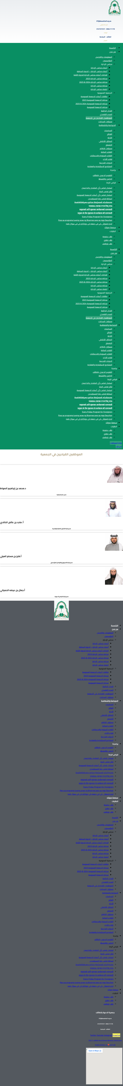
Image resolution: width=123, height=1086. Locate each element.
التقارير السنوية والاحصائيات (101, 155)
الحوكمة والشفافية (107, 125)
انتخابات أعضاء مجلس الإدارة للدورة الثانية (90, 75)
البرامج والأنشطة (105, 179)
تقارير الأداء (107, 159)
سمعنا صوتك (110, 227)
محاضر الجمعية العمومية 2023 (94, 100)
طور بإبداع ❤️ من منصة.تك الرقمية (105, 1044)
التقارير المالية (106, 152)
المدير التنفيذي (106, 114)
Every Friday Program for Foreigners (97, 216)
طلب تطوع (108, 240)
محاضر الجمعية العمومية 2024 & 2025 (91, 103)
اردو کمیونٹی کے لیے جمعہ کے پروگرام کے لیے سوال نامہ (89, 224)
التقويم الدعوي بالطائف (102, 175)
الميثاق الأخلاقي (105, 141)
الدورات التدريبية (105, 163)
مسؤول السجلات (105, 121)
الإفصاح (109, 145)
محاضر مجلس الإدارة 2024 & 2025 (93, 82)
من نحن (112, 52)
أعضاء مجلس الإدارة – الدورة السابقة (92, 71)
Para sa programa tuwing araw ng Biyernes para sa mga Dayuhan (85, 220)
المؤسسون (107, 60)
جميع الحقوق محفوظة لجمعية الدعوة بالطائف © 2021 (105, 1040)
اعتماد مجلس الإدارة (99, 89)
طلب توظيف (107, 244)
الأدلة (110, 138)
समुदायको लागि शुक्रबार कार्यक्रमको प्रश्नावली (95, 209)
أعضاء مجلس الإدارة (99, 68)
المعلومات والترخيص (103, 57)
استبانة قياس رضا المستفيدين (100, 198)
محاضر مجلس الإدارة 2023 (96, 78)
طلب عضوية (107, 236)
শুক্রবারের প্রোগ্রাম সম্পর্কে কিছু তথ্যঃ (100, 206)
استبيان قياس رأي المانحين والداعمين (97, 188)
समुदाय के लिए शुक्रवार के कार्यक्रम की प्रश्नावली (95, 213)
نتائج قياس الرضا (105, 191)
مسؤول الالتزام (106, 148)
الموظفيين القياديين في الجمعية (99, 118)
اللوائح (109, 134)
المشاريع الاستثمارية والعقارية (99, 166)
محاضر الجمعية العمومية (97, 107)
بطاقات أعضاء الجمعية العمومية (94, 96)
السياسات (108, 130)
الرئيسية (112, 48)
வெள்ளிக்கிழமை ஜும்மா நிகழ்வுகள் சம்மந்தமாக (93, 202)
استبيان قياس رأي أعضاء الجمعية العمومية (94, 195)
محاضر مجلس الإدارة (99, 86)
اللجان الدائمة (106, 111)
